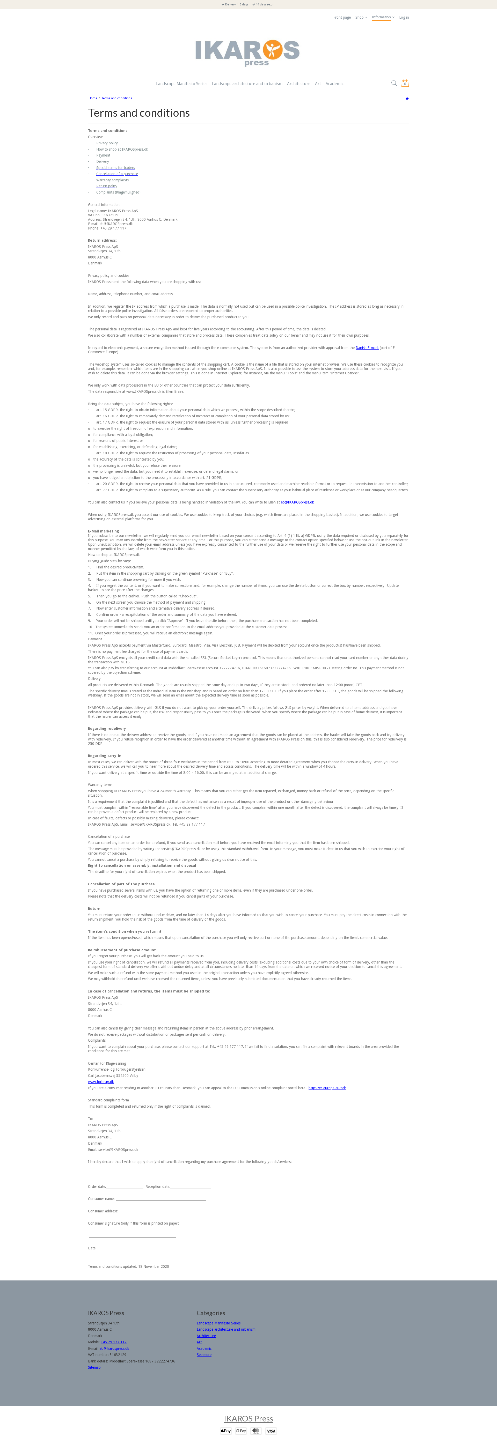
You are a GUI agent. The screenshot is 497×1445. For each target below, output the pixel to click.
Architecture (206, 1336)
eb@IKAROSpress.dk (297, 502)
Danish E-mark (367, 348)
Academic (204, 1348)
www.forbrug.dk (101, 1082)
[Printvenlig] (407, 98)
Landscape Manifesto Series (218, 1323)
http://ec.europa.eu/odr (327, 1088)
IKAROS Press (248, 1418)
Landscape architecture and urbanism (226, 1329)
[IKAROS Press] (248, 50)
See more (204, 1355)
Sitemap (94, 1367)
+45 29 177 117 (114, 1342)
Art (199, 1342)
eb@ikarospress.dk (114, 1348)
